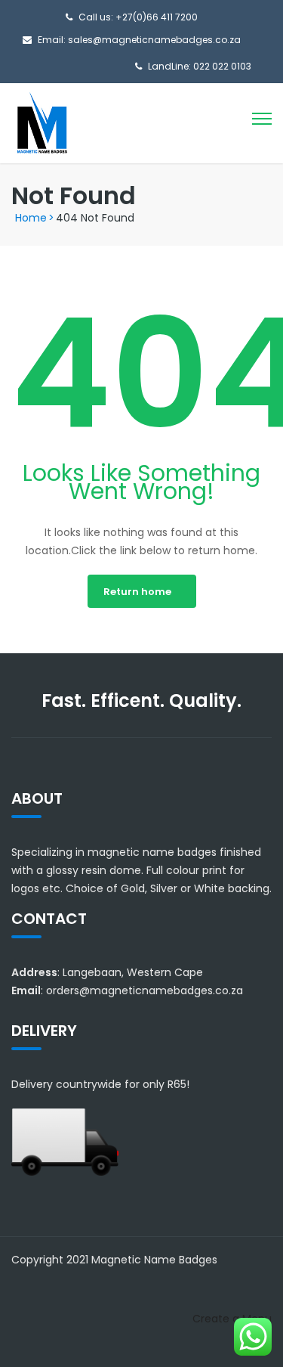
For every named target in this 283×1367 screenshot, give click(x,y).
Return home (137, 591)
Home (31, 217)
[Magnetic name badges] (41, 122)
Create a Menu (232, 1318)
